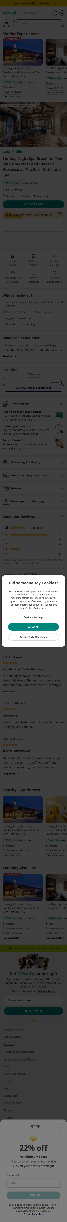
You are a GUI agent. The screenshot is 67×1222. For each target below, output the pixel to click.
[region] (33, 611)
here (43, 607)
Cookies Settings (33, 617)
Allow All (33, 626)
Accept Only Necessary (33, 636)
